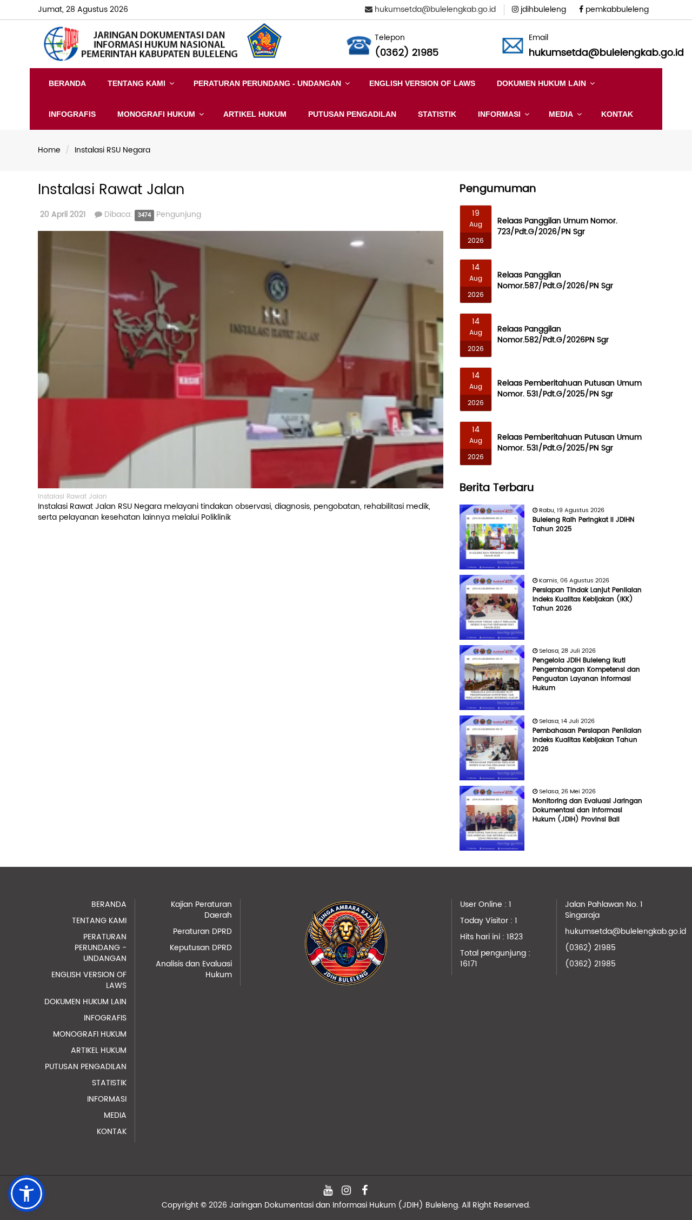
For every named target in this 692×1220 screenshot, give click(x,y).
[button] (26, 1193)
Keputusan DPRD (201, 947)
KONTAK (617, 114)
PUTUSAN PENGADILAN (352, 114)
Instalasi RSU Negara (112, 150)
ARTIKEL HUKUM (255, 114)
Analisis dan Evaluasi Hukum (194, 969)
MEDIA (561, 114)
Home (49, 150)
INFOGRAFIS (72, 114)
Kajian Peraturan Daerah (201, 909)
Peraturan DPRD (202, 931)
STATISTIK (437, 114)
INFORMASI (499, 114)
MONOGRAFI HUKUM (156, 114)
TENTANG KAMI (136, 83)
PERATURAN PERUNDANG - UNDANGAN (267, 83)
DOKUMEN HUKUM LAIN (541, 83)
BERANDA (67, 83)
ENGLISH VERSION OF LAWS (422, 83)
